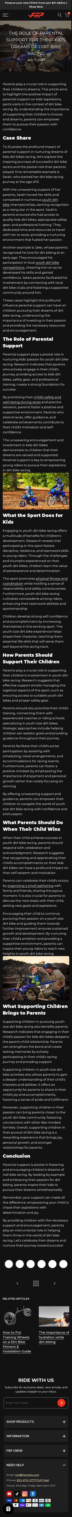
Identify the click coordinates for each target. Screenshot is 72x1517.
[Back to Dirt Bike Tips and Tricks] (36, 1283)
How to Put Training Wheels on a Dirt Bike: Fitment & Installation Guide (17, 1342)
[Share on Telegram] (41, 1264)
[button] (67, 15)
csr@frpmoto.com (27, 1475)
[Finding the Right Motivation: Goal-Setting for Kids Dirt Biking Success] (17, 1283)
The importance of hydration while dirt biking (54, 1337)
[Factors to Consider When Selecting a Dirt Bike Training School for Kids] (54, 1283)
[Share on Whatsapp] (52, 1264)
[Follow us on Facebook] (33, 1494)
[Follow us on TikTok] (17, 1494)
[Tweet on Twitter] (20, 1264)
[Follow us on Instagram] (25, 1494)
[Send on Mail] (63, 1264)
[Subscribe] (61, 1403)
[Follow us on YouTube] (9, 1494)
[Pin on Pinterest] (31, 1264)
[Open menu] (7, 15)
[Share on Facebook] (9, 1264)
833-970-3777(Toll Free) (33, 1480)
